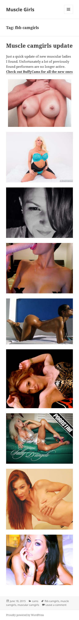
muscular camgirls (28, 605)
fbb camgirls (52, 601)
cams (35, 601)
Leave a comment (56, 605)
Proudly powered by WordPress (25, 615)
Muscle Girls (20, 9)
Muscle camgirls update (39, 45)
